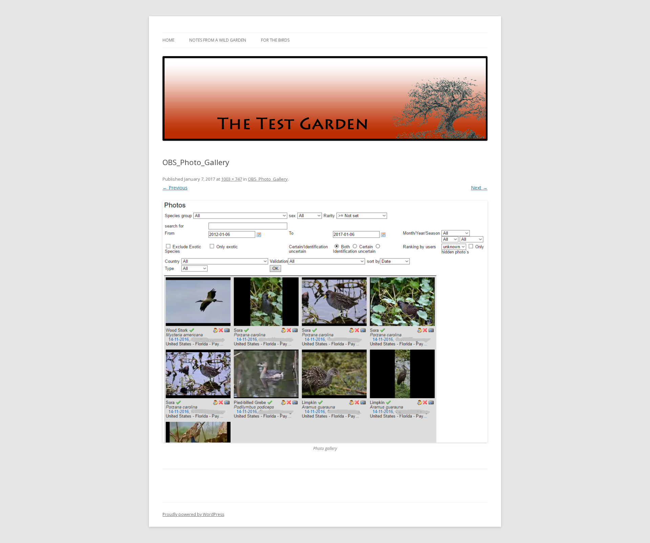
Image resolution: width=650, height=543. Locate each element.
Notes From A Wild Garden (217, 40)
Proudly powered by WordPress (193, 514)
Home (168, 40)
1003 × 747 (231, 179)
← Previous (175, 187)
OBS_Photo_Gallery (268, 179)
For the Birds (275, 40)
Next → (479, 187)
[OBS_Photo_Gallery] (325, 322)
